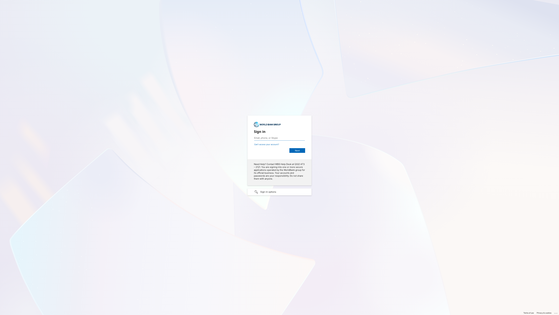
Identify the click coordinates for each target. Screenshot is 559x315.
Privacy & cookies (544, 313)
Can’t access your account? (266, 144)
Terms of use (528, 313)
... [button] (556, 312)
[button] (279, 191)
